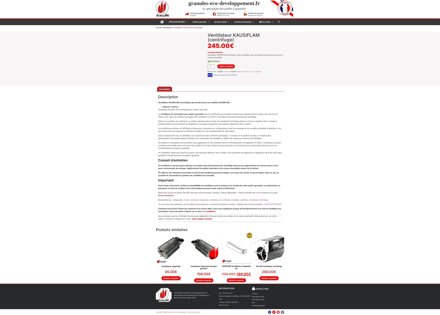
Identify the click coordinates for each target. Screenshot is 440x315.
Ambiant (239, 71)
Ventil (186, 200)
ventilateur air (215, 200)
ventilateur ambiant (230, 200)
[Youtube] (274, 312)
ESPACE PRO (262, 289)
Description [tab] (164, 89)
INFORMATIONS (227, 288)
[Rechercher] (279, 22)
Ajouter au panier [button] (171, 278)
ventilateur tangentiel (199, 200)
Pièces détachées (166, 195)
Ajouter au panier (226, 66)
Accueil (159, 28)
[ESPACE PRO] (253, 288)
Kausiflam (258, 71)
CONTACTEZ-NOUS (272, 204)
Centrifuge (245, 71)
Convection (252, 71)
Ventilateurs (167, 28)
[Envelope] (278, 312)
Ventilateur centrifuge (258, 200)
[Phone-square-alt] (282, 312)
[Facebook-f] (269, 312)
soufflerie (244, 200)
